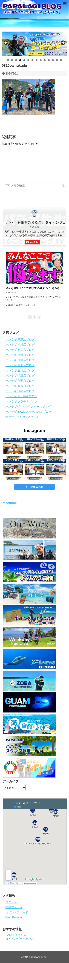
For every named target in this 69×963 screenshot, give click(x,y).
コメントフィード (16, 912)
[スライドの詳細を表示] (34, 44)
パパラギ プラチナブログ (21, 401)
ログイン (11, 902)
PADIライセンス (15, 934)
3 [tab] (16, 60)
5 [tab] (24, 60)
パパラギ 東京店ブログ (19, 339)
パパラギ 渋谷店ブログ (19, 391)
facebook (10, 503)
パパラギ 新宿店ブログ (19, 349)
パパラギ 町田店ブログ (19, 360)
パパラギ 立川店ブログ (19, 370)
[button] (6, 280)
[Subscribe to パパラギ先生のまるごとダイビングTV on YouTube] (34, 242)
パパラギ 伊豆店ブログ (19, 375)
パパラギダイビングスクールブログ (28, 406)
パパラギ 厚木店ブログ (19, 385)
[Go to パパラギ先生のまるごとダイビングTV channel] (34, 213)
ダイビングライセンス (19, 938)
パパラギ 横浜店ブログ (19, 354)
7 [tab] (32, 60)
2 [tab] (12, 60)
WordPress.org (14, 917)
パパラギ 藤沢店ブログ (19, 365)
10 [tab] (45, 60)
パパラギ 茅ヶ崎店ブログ (21, 396)
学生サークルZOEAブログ (22, 416)
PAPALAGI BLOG (38, 957)
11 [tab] (49, 60)
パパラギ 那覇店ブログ (19, 380)
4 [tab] (20, 60)
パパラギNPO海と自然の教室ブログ (28, 411)
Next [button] (62, 43)
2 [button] (34, 317)
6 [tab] (28, 60)
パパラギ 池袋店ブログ (19, 344)
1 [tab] (8, 60)
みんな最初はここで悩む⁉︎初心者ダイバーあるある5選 (34, 288)
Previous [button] (6, 43)
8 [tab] (37, 60)
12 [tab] (53, 60)
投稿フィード (13, 907)
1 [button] (29, 317)
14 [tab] (61, 60)
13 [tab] (57, 60)
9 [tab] (41, 60)
